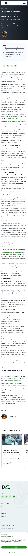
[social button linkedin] (11, 66)
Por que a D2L (5, 503)
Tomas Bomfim (12, 34)
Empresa (3, 510)
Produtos (3, 507)
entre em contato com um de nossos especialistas (13, 401)
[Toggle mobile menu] (24, 3)
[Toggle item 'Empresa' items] (7, 509)
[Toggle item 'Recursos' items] (7, 516)
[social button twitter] (8, 66)
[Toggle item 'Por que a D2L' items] (10, 503)
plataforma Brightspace (15, 380)
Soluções (3, 513)
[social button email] (15, 66)
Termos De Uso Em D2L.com (8, 525)
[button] (4, 534)
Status (2, 523)
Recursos (3, 516)
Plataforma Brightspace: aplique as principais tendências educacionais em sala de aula (14, 54)
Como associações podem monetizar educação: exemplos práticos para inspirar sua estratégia (12, 453)
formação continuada (12, 118)
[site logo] (5, 3)
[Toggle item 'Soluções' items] (7, 513)
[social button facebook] (4, 66)
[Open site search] (20, 3)
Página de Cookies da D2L (7, 528)
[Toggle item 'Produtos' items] (7, 506)
